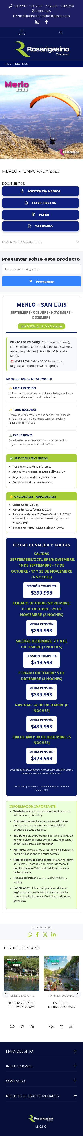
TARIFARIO (44, 226)
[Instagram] (37, 22)
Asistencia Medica (44, 191)
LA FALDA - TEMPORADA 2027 (61, 1005)
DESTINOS (21, 63)
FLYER (44, 214)
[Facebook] (46, 22)
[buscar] (70, 32)
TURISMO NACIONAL (21, 995)
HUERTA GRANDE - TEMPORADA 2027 (22, 1005)
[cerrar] (79, 33)
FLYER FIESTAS (44, 203)
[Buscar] (61, 32)
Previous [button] (4, 117)
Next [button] (79, 117)
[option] (41, 117)
